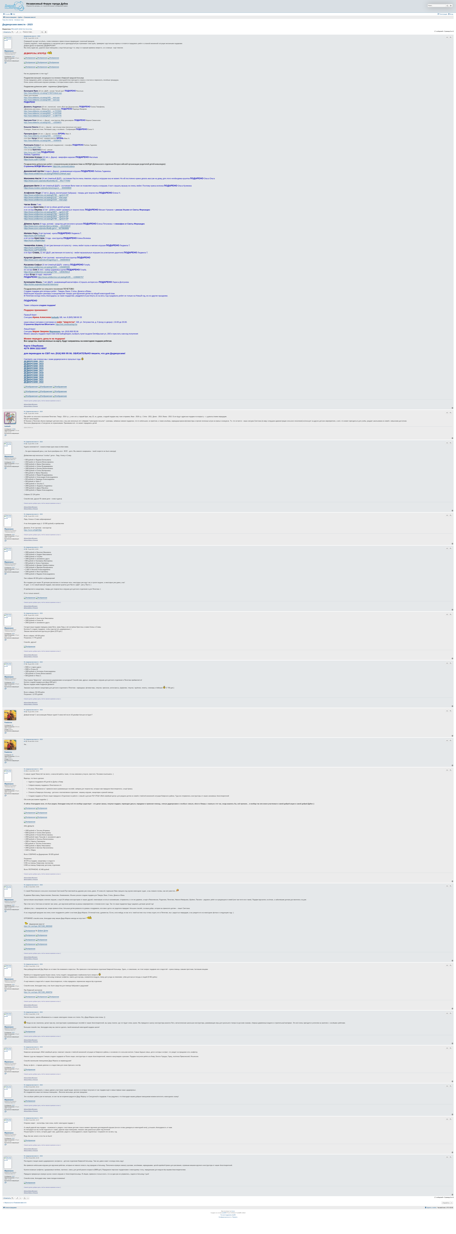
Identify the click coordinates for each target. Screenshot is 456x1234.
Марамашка (9, 51)
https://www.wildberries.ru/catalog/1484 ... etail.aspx (42, 100)
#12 (25, 966)
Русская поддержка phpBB (228, 1215)
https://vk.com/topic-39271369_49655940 (38, 926)
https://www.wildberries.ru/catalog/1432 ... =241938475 (42, 122)
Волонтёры (29, 29)
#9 (24, 741)
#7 (24, 664)
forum (233, 1211)
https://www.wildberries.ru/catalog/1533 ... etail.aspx (45, 200)
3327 (13, 56)
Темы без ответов (7, 20)
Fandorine (8, 722)
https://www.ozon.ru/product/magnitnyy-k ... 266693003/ (47, 260)
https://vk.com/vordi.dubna (64, 166)
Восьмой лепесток (18, 29)
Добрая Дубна (43, 930)
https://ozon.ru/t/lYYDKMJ (34, 159)
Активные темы (19, 20)
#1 (24, 38)
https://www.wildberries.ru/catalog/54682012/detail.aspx (47, 174)
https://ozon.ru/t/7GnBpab (34, 236)
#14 (25, 1049)
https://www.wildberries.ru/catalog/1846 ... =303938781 (42, 140)
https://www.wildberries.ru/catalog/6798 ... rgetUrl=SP (46, 195)
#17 (25, 1158)
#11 (25, 886)
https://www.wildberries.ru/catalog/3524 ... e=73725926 (42, 111)
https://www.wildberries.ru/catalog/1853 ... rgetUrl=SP (46, 217)
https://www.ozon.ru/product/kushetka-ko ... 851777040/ (47, 181)
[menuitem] (12, 14)
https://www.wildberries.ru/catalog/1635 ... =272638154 (42, 136)
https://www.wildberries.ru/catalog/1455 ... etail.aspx (42, 98)
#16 (25, 1120)
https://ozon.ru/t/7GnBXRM (35, 250)
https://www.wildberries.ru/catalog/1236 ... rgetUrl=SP (46, 214)
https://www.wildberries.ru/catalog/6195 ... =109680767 (61, 277)
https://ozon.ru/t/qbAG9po (34, 240)
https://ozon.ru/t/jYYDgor (32, 147)
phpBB (224, 1212)
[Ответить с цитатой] (447, 37)
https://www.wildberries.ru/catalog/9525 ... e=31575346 (42, 113)
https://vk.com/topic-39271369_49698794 (38, 992)
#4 (24, 516)
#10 (25, 771)
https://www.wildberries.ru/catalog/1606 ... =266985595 (47, 267)
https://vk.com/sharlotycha (66, 324)
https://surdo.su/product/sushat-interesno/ (41, 284)
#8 (24, 711)
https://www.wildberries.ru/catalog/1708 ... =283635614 (47, 272)
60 (12, 725)
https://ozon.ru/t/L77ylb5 (32, 152)
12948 (13, 429)
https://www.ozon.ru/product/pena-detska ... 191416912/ (47, 226)
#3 (24, 443)
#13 (25, 1014)
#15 (25, 1087)
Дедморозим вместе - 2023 (17, 24)
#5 (24, 549)
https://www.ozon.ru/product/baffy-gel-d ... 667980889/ (46, 228)
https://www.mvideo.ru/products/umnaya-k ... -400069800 (47, 188)
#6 (24, 615)
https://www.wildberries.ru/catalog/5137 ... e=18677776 (42, 116)
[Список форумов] (14, 6)
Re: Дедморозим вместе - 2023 (33, 411)
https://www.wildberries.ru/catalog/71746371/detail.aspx (43, 93)
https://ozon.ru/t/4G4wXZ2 (35, 248)
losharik (7, 426)
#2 (24, 413)
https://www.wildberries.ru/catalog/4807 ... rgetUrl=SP (46, 212)
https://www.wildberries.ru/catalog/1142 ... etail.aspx (45, 198)
